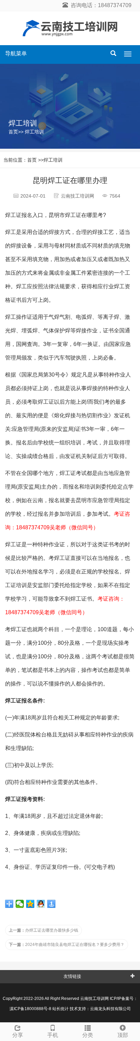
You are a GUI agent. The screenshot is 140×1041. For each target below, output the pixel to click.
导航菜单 (16, 53)
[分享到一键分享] (51, 904)
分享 (17, 1035)
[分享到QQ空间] (30, 904)
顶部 (122, 1035)
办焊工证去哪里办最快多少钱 (43, 930)
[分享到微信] (20, 904)
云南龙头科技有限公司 (110, 1008)
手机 (52, 1035)
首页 (13, 131)
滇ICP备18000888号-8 (30, 1008)
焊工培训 (34, 131)
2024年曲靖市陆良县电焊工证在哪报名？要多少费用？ (66, 944)
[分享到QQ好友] (41, 904)
